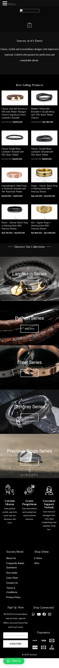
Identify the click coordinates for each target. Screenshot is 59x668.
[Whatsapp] (33, 614)
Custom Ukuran (10, 502)
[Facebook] (44, 614)
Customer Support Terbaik (49, 504)
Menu (12, 4)
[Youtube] (39, 614)
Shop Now (29, 284)
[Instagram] (49, 614)
